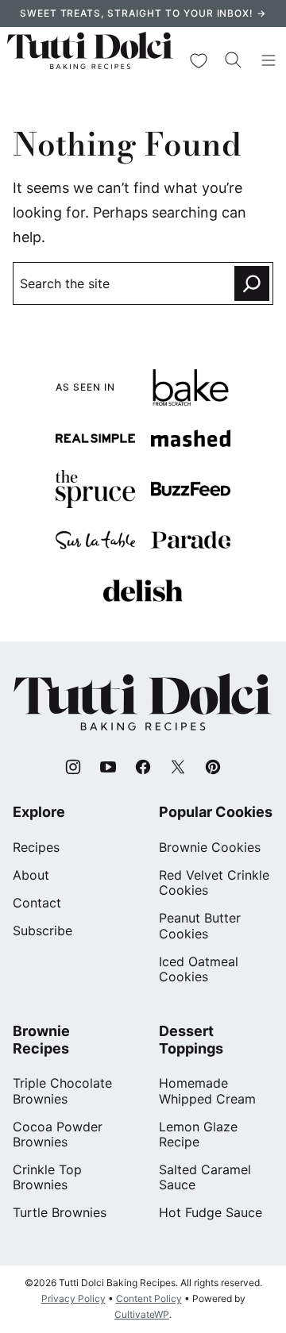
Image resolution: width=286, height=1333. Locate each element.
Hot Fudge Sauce (210, 1212)
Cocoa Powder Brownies (57, 1134)
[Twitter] (177, 766)
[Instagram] (73, 766)
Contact (37, 903)
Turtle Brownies (59, 1212)
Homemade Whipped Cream (207, 1090)
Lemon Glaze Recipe (198, 1134)
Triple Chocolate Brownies (62, 1090)
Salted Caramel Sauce (205, 1177)
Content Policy (149, 1298)
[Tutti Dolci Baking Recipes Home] (90, 60)
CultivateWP (141, 1314)
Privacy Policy (73, 1298)
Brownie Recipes (41, 1040)
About (31, 875)
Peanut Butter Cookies (200, 925)
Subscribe (42, 930)
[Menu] (268, 60)
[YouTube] (108, 766)
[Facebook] (143, 766)
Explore (39, 811)
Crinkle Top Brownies (47, 1177)
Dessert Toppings (191, 1040)
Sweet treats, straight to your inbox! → (143, 13)
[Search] (233, 60)
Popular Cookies (215, 811)
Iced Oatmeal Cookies (198, 969)
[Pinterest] (212, 766)
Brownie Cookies (210, 847)
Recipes (36, 847)
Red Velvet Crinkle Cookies (214, 882)
